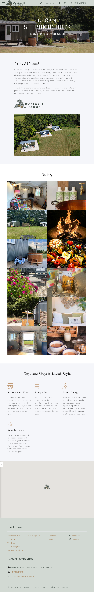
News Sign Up (34, 536)
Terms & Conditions (15, 550)
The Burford (12, 539)
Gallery (52, 539)
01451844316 (17, 572)
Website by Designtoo (59, 587)
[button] (47, 487)
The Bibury (12, 543)
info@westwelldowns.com (22, 576)
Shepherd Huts (14, 536)
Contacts (53, 536)
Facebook (75, 536)
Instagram (75, 539)
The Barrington (13, 547)
